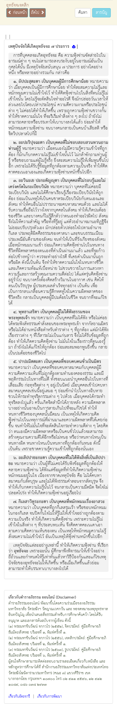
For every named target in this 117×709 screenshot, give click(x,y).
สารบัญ (101, 12)
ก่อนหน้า (19, 12)
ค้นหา (82, 12)
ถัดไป (36, 12)
